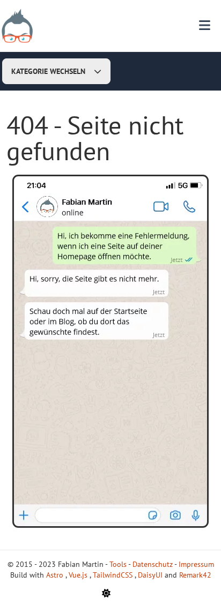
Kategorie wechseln (48, 71)
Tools (118, 564)
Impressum (196, 564)
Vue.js (79, 575)
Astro (55, 575)
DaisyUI (151, 575)
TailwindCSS (114, 575)
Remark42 (195, 575)
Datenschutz (152, 564)
